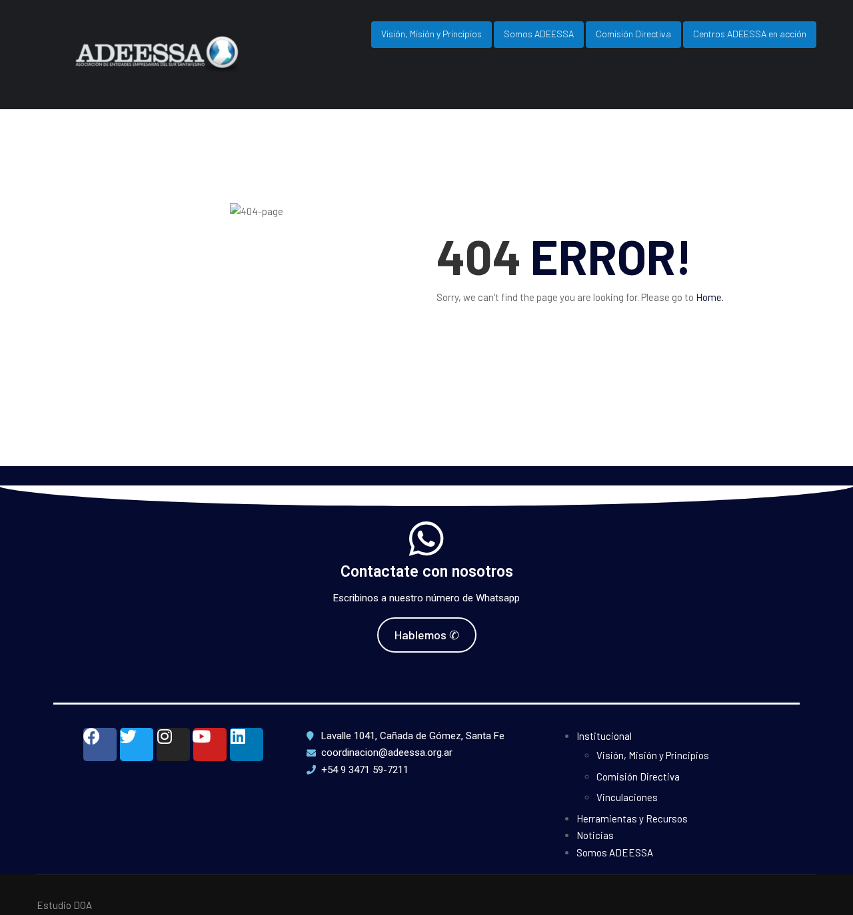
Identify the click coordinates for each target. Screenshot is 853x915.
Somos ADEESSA (539, 33)
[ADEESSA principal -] (187, 65)
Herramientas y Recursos (632, 818)
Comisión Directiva (633, 33)
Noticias (595, 835)
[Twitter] (136, 744)
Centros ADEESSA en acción (749, 33)
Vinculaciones (627, 797)
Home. (710, 297)
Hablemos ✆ (427, 634)
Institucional (604, 736)
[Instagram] (173, 744)
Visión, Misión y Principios (431, 33)
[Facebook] (100, 744)
